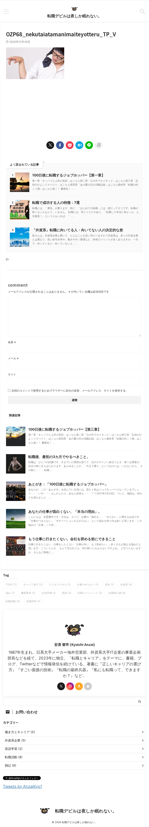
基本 (109, 584)
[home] (88, 686)
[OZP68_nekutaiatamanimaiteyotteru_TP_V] (79, 145)
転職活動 (13, 601)
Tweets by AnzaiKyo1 (22, 786)
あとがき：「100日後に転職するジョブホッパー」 (68, 484)
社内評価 (49, 592)
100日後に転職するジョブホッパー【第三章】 (64, 429)
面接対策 (33, 601)
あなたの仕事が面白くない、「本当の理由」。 (65, 511)
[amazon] (79, 686)
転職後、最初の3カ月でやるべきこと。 (59, 457)
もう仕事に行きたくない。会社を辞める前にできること (72, 539)
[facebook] (60, 145)
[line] (89, 145)
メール (13, 358)
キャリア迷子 (33, 584)
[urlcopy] (99, 145)
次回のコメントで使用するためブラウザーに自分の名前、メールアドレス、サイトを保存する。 (69, 390)
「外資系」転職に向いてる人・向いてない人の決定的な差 (77, 230)
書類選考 (28, 592)
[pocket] (70, 145)
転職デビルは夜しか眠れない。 (74, 16)
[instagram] (70, 686)
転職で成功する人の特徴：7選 (56, 203)
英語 (66, 592)
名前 (12, 342)
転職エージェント (90, 592)
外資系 (126, 584)
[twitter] (50, 145)
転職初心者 (117, 592)
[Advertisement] (74, 106)
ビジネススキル (60, 584)
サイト (12, 374)
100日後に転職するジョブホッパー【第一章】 (68, 175)
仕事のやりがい (88, 584)
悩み (10, 592)
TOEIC (11, 584)
